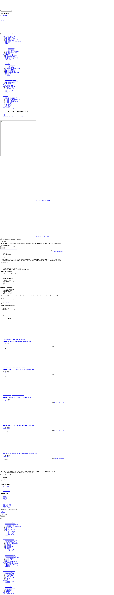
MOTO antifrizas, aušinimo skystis (11, 58)
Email (16, 249)
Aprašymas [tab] (5, 253)
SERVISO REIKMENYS (8, 77)
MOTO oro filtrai (11, 66)
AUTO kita (7, 53)
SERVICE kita (8, 83)
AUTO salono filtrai (11, 50)
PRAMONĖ (5, 96)
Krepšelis (2, 515)
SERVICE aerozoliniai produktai (11, 79)
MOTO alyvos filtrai (11, 65)
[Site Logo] (13, 8)
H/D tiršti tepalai (8, 93)
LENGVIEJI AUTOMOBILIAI (9, 36)
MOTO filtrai (7, 64)
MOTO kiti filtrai (11, 67)
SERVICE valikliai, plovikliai (10, 80)
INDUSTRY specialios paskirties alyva (12, 99)
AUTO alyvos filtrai (11, 46)
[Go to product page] (58, 330)
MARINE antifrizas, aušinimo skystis (12, 72)
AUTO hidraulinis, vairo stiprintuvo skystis (13, 41)
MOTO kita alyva (8, 60)
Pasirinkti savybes (6, 344)
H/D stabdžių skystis (9, 90)
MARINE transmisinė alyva (10, 71)
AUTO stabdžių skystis (9, 40)
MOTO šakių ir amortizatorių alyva (11, 57)
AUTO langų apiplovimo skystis (11, 52)
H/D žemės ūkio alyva (9, 92)
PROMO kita (7, 106)
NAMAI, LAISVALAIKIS (8, 85)
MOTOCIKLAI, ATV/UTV (8, 54)
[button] (1, 9)
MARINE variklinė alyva (10, 70)
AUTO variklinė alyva (9, 37)
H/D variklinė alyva (9, 87)
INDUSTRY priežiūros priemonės (11, 101)
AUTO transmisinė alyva (10, 38)
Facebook (2, 249)
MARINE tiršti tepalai (9, 73)
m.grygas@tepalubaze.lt (9, 301)
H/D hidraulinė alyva (9, 91)
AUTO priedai (8, 43)
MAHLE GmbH (11, 311)
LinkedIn (9, 249)
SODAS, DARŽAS (6, 84)
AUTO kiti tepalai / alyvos (10, 44)
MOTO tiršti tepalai (9, 61)
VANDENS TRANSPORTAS (8, 69)
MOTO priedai (8, 63)
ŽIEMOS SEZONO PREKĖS (8, 108)
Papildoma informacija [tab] (7, 254)
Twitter (5, 249)
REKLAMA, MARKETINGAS (9, 103)
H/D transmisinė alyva (9, 88)
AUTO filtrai (7, 45)
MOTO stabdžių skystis (9, 59)
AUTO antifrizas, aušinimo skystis (11, 39)
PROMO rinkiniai (8, 105)
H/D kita (6, 95)
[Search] (12, 33)
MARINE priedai (8, 74)
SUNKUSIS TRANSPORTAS (9, 86)
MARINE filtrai (8, 75)
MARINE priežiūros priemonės (11, 76)
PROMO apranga (8, 104)
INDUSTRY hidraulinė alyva (10, 98)
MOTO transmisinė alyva (10, 56)
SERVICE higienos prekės (10, 82)
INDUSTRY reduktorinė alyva (11, 97)
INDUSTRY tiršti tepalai (10, 100)
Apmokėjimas (7, 515)
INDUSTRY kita (8, 102)
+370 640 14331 (3, 15)
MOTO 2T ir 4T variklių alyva (11, 55)
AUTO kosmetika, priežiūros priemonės (12, 51)
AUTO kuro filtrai (11, 48)
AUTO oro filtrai (11, 49)
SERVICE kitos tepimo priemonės (11, 81)
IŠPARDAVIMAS (6, 107)
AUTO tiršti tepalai (8, 42)
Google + (13, 249)
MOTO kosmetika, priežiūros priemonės (12, 68)
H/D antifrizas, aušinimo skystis (11, 89)
